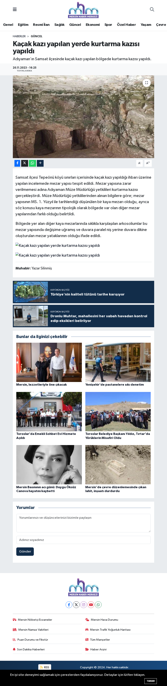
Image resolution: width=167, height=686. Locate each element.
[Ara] (152, 10)
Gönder (25, 551)
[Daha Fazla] (40, 163)
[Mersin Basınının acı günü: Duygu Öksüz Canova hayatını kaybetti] (49, 464)
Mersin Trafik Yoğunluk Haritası (110, 629)
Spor (108, 25)
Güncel (75, 25)
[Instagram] (83, 604)
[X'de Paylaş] (24, 163)
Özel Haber (126, 25)
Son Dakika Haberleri (31, 649)
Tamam (151, 681)
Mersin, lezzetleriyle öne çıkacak (41, 384)
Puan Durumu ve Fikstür (33, 639)
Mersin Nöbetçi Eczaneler (35, 619)
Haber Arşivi (98, 649)
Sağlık (59, 25)
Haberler (19, 36)
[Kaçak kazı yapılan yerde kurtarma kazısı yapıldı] (83, 116)
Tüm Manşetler (100, 639)
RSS (46, 667)
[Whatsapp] (98, 604)
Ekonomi (93, 25)
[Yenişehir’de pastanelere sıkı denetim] (118, 362)
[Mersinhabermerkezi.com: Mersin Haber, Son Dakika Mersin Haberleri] (83, 9)
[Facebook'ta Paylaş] (17, 163)
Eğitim (23, 25)
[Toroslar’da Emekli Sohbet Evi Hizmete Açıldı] (49, 411)
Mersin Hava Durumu (104, 619)
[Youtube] (91, 604)
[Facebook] (69, 604)
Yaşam (146, 25)
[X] (76, 604)
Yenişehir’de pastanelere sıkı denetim (114, 384)
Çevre (161, 25)
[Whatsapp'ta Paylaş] (32, 163)
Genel (8, 25)
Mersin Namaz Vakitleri (33, 629)
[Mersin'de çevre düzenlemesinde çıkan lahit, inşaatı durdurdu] (118, 464)
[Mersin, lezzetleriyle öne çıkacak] (49, 362)
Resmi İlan (41, 25)
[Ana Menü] (15, 10)
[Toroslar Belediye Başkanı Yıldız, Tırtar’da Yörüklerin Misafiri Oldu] (118, 411)
